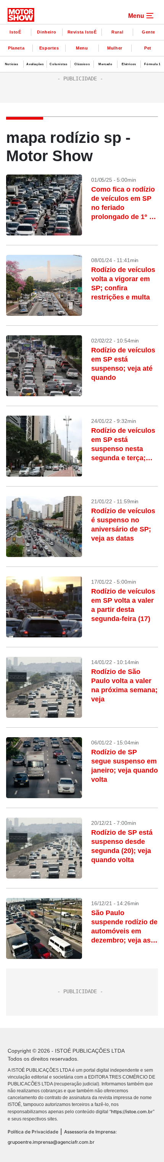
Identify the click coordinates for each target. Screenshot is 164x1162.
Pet (147, 48)
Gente (148, 32)
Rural (117, 32)
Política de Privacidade (33, 1132)
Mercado (105, 64)
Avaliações (34, 64)
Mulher (114, 48)
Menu (82, 48)
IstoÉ (15, 32)
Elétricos (129, 64)
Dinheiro (46, 32)
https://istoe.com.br (132, 1111)
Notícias (11, 64)
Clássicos (82, 64)
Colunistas (58, 64)
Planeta (16, 48)
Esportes (49, 48)
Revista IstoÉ (82, 32)
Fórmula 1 (152, 64)
